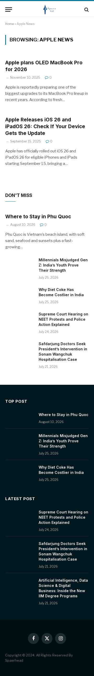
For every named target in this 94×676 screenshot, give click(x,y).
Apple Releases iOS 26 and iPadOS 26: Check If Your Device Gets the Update (45, 126)
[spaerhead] (49, 9)
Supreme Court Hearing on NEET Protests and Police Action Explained (63, 319)
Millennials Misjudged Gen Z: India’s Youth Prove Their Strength (63, 265)
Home (9, 24)
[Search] (86, 9)
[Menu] (8, 9)
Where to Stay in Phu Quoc (38, 217)
